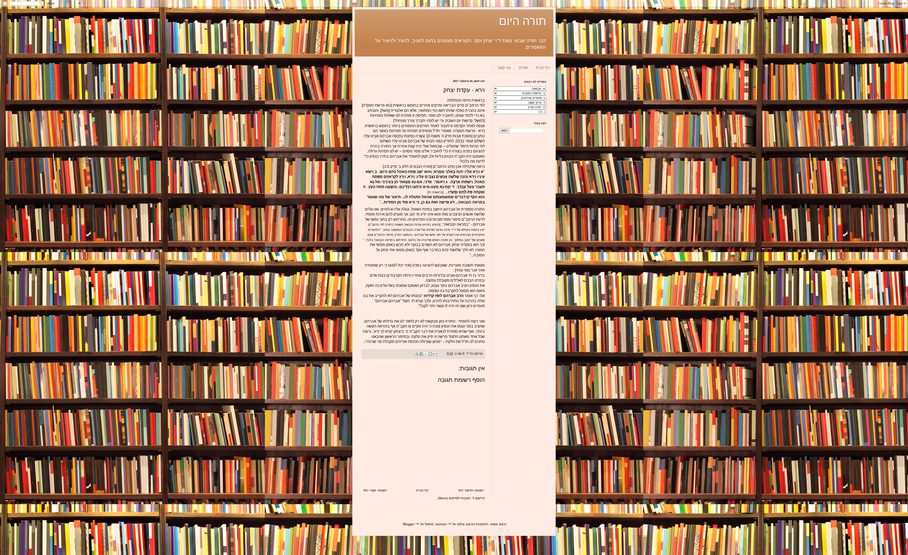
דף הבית (543, 68)
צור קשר (504, 68)
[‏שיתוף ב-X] (425, 354)
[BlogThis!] (430, 354)
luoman (441, 524)
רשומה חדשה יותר (471, 490)
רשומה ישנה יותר (375, 490)
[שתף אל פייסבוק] (421, 354)
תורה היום (522, 21)
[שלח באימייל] (434, 354)
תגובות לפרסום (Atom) (454, 498)
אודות (523, 68)
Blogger (409, 524)
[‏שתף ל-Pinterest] (417, 354)
